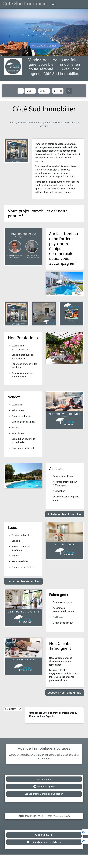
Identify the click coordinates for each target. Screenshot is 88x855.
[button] (84, 841)
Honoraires (45, 779)
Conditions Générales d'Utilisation (45, 793)
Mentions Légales (45, 786)
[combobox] (46, 91)
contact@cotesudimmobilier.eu (45, 842)
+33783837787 (45, 835)
